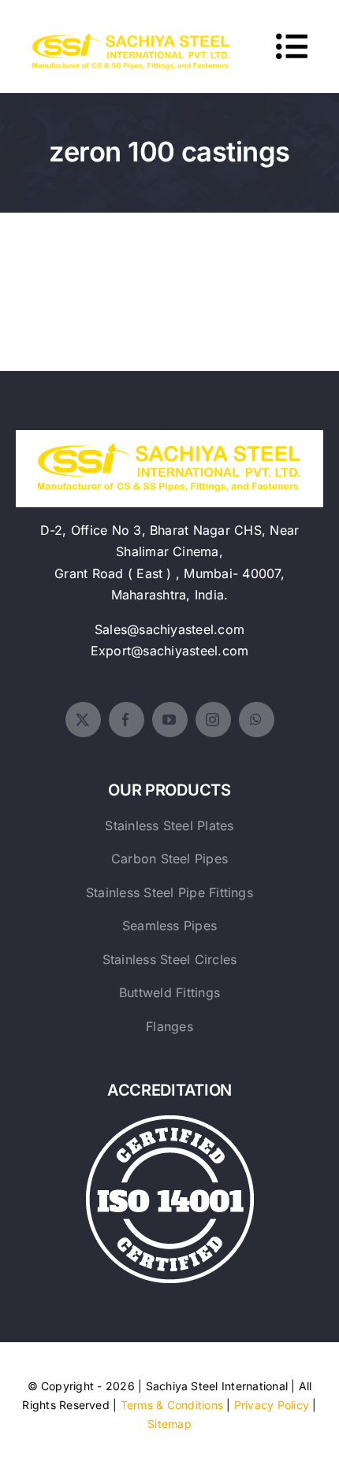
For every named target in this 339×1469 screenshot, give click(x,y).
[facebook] (126, 719)
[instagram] (213, 719)
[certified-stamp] (170, 1122)
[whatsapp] (256, 719)
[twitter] (83, 719)
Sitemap (169, 1423)
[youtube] (170, 719)
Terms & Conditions (172, 1405)
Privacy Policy (271, 1405)
